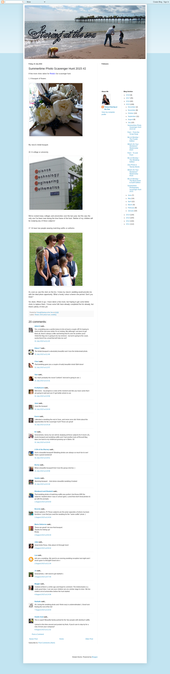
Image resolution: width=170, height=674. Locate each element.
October (131, 113)
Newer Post (33, 639)
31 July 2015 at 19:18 (42, 425)
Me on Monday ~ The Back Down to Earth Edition (134, 181)
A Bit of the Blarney (42, 449)
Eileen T (38, 348)
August (130, 119)
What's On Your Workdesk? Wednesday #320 (133, 147)
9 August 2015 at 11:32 (43, 630)
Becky (37, 465)
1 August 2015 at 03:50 (43, 502)
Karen (37, 416)
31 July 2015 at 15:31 (42, 381)
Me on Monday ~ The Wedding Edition (134, 160)
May (129, 198)
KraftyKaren (39, 388)
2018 (128, 95)
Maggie (37, 584)
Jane (36, 403)
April (130, 201)
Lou (36, 555)
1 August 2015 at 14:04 (43, 517)
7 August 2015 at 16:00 (43, 610)
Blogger (94, 657)
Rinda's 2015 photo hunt (42, 314)
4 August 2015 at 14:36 (43, 594)
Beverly (38, 509)
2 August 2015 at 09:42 (43, 548)
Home (61, 639)
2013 (128, 218)
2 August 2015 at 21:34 (43, 563)
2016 (128, 101)
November (132, 110)
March (130, 205)
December (132, 107)
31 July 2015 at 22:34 (42, 484)
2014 (128, 215)
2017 (128, 98)
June (130, 195)
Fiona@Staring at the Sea (110, 108)
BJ (36, 432)
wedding (53, 314)
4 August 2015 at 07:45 (43, 577)
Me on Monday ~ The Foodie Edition (134, 139)
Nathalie (38, 601)
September (132, 116)
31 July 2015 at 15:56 (42, 396)
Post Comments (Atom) (46, 643)
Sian (36, 375)
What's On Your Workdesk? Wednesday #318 (133, 173)
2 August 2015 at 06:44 (43, 535)
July (129, 122)
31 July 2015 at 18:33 (42, 409)
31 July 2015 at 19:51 (42, 458)
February (131, 208)
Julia (36, 542)
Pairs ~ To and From (133, 154)
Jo (35, 571)
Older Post (89, 639)
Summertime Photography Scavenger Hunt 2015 (134, 188)
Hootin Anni (39, 617)
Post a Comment (38, 634)
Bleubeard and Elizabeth (44, 491)
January (131, 211)
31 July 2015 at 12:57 (42, 367)
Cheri (37, 361)
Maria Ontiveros (41, 524)
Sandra (37, 478)
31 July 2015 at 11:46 (42, 354)
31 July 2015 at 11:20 (42, 341)
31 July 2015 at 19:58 (42, 471)
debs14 (37, 326)
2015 (128, 104)
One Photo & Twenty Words (134, 166)
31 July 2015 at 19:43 (42, 442)
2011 (128, 224)
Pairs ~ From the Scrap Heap (133, 133)
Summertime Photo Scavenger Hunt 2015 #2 (134, 127)
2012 (128, 221)
